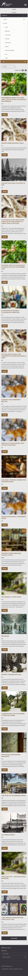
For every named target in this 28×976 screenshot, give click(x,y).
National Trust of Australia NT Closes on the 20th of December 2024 (13, 267)
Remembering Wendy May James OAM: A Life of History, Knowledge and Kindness (13, 99)
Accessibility (5, 968)
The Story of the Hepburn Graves (13, 795)
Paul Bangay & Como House (11, 597)
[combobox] (14, 66)
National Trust (7, 4)
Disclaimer (15, 968)
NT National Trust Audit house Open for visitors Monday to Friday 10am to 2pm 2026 (12, 221)
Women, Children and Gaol (11, 674)
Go (3, 61)
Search (24, 19)
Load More (14, 938)
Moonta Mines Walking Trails (12, 143)
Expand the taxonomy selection (24, 27)
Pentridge (5, 636)
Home (14, 9)
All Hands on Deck (8, 835)
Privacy (21, 968)
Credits (10, 968)
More (4, 114)
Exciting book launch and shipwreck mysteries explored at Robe (13, 356)
